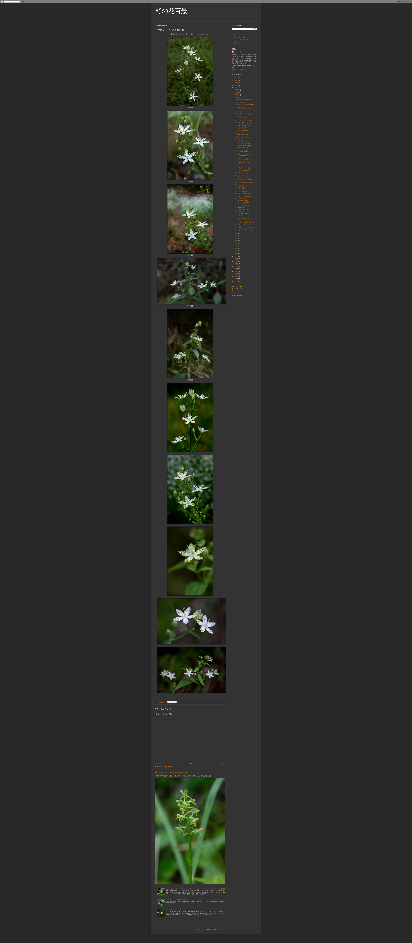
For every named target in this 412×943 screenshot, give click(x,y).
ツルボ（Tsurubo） (240, 102)
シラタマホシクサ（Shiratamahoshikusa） (243, 107)
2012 (235, 276)
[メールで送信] (168, 702)
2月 (236, 248)
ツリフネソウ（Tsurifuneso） (243, 125)
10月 (236, 95)
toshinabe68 (238, 52)
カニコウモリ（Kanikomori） (243, 193)
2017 (235, 264)
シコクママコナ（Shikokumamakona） (243, 212)
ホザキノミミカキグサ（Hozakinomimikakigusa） (244, 158)
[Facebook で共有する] (174, 702)
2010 (235, 281)
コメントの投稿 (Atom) (165, 766)
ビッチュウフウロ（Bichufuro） (244, 120)
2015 (235, 269)
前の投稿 (222, 763)
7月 (236, 235)
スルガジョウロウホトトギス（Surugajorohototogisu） (243, 144)
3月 (236, 245)
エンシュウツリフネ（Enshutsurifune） (241, 117)
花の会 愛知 (237, 41)
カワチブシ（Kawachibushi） (243, 179)
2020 (235, 256)
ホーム (190, 763)
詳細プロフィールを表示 (239, 69)
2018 (235, 261)
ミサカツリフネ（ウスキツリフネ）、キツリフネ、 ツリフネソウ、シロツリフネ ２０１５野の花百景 (195, 889)
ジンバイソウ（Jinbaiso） (242, 147)
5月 (236, 240)
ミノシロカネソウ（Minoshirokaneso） (177, 899)
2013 (235, 274)
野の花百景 (171, 11)
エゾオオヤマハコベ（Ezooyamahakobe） (242, 150)
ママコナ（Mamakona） (242, 216)
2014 (235, 271)
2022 (235, 88)
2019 (235, 259)
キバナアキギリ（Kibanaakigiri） (244, 104)
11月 (236, 92)
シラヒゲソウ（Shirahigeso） (243, 114)
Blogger (215, 929)
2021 (235, 254)
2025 (235, 80)
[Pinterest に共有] (176, 702)
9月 (236, 97)
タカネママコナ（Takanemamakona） (242, 208)
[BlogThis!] (170, 702)
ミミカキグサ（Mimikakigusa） (244, 168)
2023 (235, 85)
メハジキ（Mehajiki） (241, 188)
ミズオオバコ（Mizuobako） (243, 137)
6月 (236, 238)
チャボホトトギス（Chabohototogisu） (242, 176)
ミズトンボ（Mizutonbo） (242, 130)
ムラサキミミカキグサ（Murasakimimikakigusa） (244, 155)
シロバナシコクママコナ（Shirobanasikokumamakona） (245, 219)
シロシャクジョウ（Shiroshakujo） (245, 227)
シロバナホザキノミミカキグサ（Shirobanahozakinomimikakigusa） (246, 164)
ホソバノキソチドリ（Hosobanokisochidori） (171, 773)
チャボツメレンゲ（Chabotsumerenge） (242, 185)
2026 (235, 78)
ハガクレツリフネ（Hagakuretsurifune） (242, 133)
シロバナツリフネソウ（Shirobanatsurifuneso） (243, 140)
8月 (236, 233)
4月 (236, 243)
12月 (236, 90)
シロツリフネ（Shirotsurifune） (175, 910)
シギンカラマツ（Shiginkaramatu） (245, 173)
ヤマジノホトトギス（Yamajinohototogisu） (243, 199)
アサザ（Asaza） (240, 111)
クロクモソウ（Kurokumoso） (244, 196)
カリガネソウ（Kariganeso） (243, 170)
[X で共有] (172, 702)
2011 (235, 279)
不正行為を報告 (237, 295)
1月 (236, 250)
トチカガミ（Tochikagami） (243, 123)
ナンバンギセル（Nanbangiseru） (245, 182)
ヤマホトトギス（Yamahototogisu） (245, 230)
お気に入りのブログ (239, 37)
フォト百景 (236, 44)
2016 (235, 266)
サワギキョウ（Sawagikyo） (243, 225)
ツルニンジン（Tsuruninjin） (243, 202)
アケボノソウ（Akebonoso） (243, 99)
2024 (235, 83)
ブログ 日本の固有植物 (240, 39)
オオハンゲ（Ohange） (242, 191)
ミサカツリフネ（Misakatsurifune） (245, 128)
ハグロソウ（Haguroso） (242, 205)
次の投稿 (158, 763)
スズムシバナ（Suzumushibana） (245, 222)
